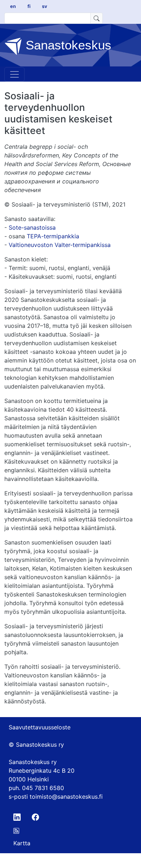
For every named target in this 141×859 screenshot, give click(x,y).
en (13, 6)
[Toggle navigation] (14, 74)
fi (28, 6)
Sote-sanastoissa (32, 227)
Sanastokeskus (66, 45)
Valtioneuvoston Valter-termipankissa (60, 244)
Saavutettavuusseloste (39, 727)
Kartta (21, 843)
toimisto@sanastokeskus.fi (66, 796)
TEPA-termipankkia (53, 236)
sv (44, 6)
